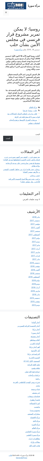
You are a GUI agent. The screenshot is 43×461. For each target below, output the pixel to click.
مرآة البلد (36, 421)
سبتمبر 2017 (35, 231)
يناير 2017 (36, 259)
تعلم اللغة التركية (33, 365)
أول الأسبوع (35, 351)
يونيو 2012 (36, 305)
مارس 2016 (35, 291)
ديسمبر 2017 (35, 220)
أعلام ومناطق (35, 340)
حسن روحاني (35, 176)
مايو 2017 (36, 245)
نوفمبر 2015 (35, 301)
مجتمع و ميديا (35, 410)
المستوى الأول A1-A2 (32, 361)
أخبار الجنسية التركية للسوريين (28, 326)
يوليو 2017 (36, 238)
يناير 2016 (36, 294)
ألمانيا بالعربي (35, 344)
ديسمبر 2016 (35, 263)
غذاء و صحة (35, 389)
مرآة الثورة (36, 425)
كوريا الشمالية (35, 403)
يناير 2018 (36, 217)
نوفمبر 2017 (35, 224)
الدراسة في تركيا (33, 354)
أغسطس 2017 (34, 235)
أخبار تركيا (36, 329)
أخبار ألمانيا (36, 322)
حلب (35, 110)
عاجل (38, 386)
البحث (37, 134)
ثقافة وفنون (35, 368)
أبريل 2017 (35, 249)
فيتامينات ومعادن (34, 396)
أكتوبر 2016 (35, 270)
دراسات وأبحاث (34, 375)
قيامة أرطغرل (35, 400)
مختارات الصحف (34, 414)
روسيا (30, 110)
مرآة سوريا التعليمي (32, 432)
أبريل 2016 (35, 287)
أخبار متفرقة (35, 336)
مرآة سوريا (34, 5)
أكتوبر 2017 (35, 228)
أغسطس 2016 (34, 277)
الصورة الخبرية (34, 358)
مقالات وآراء (35, 442)
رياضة (38, 379)
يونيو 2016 (36, 284)
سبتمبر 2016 (35, 273)
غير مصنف (36, 393)
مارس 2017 (35, 252)
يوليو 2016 (36, 280)
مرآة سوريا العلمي (33, 435)
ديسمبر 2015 (35, 298)
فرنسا (25, 110)
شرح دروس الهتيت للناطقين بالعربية (26, 382)
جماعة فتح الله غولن (32, 372)
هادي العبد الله (34, 446)
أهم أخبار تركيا (34, 347)
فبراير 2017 (35, 256)
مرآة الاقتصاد (35, 417)
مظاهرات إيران (34, 439)
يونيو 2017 (36, 242)
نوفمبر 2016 (35, 266)
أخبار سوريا (36, 333)
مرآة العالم (33, 107)
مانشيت (37, 407)
